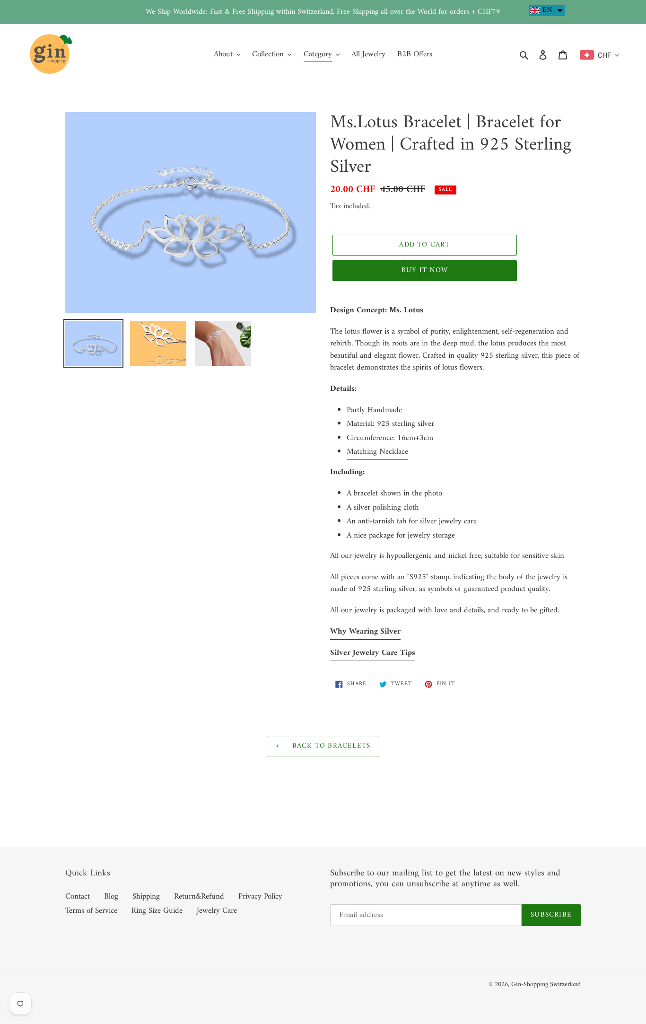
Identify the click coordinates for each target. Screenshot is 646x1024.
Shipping (146, 897)
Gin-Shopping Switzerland (546, 984)
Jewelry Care (217, 911)
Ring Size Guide (157, 911)
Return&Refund (199, 897)
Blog (111, 897)
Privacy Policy (260, 897)
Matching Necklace (377, 452)
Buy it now (425, 270)
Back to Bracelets (330, 746)
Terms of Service (91, 911)
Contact (77, 897)
